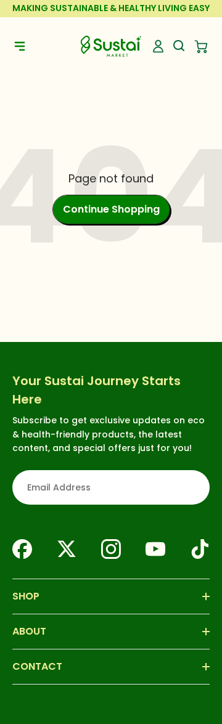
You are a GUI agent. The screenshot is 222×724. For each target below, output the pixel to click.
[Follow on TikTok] (200, 549)
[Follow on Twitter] (66, 549)
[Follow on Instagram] (111, 549)
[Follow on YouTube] (155, 549)
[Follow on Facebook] (22, 549)
